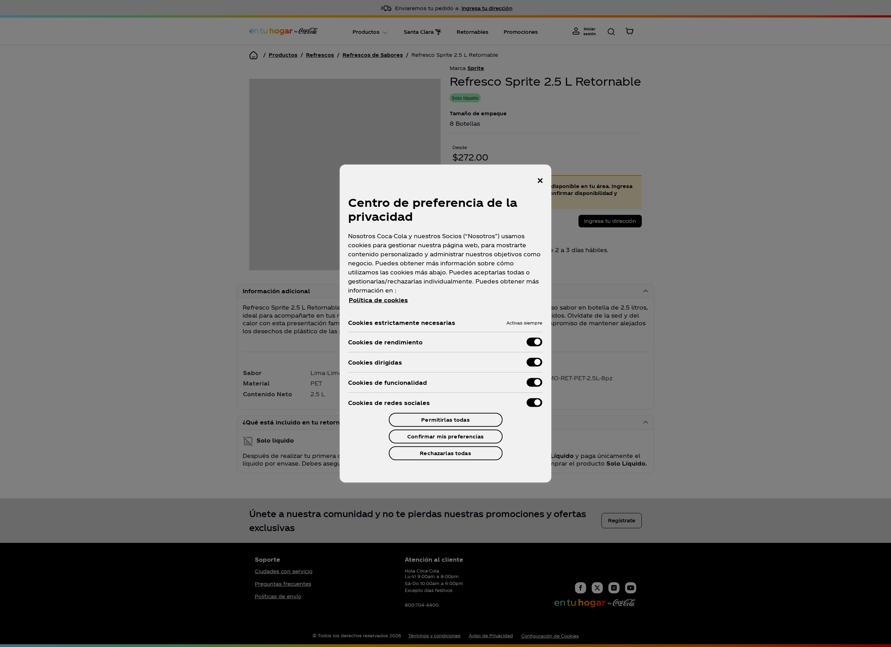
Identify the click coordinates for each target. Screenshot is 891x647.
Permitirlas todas (445, 420)
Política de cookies (378, 300)
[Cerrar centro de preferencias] (540, 180)
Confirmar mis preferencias (445, 436)
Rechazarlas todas (445, 453)
